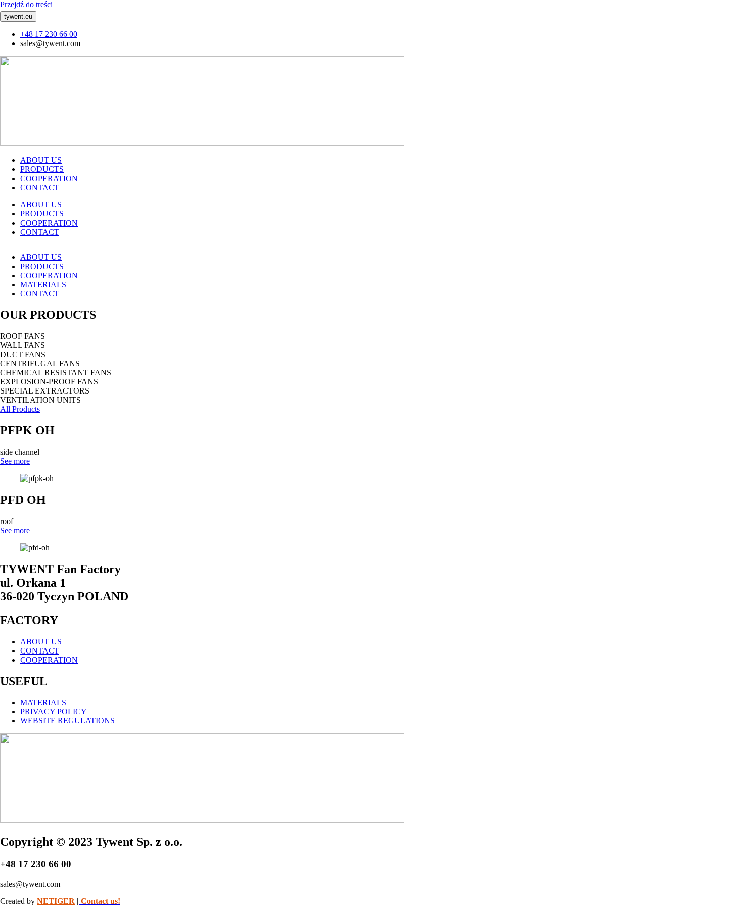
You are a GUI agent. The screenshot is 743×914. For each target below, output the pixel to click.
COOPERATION (49, 178)
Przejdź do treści (26, 4)
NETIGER (56, 901)
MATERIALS (43, 284)
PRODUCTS (42, 169)
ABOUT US (41, 160)
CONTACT (39, 187)
